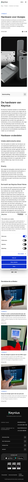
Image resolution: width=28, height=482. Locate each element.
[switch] (25, 240)
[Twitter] (24, 31)
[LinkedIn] (22, 31)
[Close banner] (26, 214)
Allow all (14, 257)
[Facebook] (26, 31)
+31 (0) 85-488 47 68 (22, 424)
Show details (21, 253)
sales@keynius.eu (21, 422)
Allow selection (14, 262)
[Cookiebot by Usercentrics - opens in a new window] (17, 214)
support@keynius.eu (22, 428)
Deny (14, 266)
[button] (25, 2)
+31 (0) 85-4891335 (21, 430)
